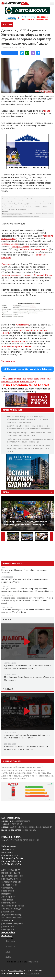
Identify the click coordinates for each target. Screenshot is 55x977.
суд (25, 378)
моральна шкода (28, 381)
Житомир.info (22, 324)
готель (30, 378)
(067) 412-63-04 (31, 840)
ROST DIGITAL (32, 973)
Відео (6, 492)
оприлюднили (18, 340)
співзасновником (9, 243)
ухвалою (47, 110)
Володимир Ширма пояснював (16, 346)
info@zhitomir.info (21, 820)
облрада (18, 378)
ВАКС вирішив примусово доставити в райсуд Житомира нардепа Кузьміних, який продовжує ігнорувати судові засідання (27, 419)
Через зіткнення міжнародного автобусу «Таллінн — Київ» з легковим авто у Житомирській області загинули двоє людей (27, 600)
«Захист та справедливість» (35, 249)
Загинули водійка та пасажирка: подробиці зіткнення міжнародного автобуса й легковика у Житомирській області (27, 589)
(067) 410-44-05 (14, 823)
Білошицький (7, 378)
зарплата (38, 378)
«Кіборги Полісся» (20, 246)
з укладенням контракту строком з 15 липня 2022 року (27, 273)
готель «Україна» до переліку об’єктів (24, 331)
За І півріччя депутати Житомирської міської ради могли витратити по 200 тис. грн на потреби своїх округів (28, 448)
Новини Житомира (13, 563)
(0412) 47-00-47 (14, 840)
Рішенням (6, 264)
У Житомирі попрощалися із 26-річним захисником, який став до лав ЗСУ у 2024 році (25, 610)
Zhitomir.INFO (16, 970)
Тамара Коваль (28, 829)
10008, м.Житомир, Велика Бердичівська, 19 (30, 826)
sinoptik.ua (33, 961)
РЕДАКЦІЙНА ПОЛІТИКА (8, 934)
